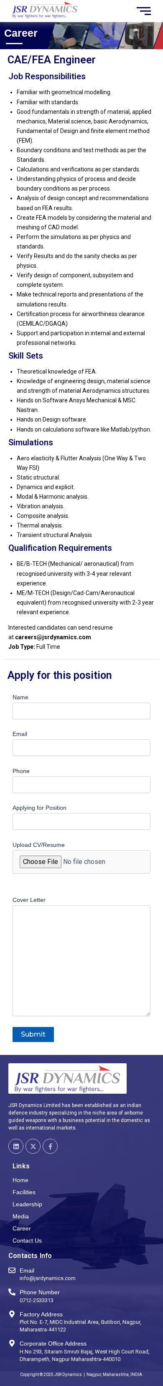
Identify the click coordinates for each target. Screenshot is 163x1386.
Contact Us (27, 1240)
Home (20, 1180)
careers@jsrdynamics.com (53, 637)
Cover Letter (29, 899)
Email (20, 734)
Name (20, 697)
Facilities (24, 1192)
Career (22, 1228)
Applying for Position (39, 807)
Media (21, 1216)
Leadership (27, 1204)
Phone (21, 771)
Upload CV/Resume (39, 844)
